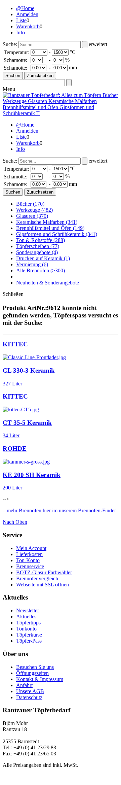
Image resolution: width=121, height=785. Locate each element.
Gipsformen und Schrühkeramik (56, 234)
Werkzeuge (34, 210)
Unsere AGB (30, 691)
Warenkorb (28, 26)
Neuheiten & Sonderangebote (47, 282)
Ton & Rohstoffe (40, 240)
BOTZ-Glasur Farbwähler (44, 572)
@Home (25, 8)
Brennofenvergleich (37, 578)
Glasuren (32, 216)
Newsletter (27, 610)
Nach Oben (15, 522)
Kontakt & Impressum (39, 679)
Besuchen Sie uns (35, 667)
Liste (21, 20)
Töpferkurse (29, 635)
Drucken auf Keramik (43, 258)
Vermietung (32, 264)
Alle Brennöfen (40, 270)
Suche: (10, 44)
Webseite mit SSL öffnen (42, 584)
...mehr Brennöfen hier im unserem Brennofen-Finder (59, 510)
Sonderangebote (37, 252)
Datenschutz (29, 697)
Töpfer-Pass (29, 641)
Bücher (30, 204)
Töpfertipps (28, 622)
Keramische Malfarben (46, 222)
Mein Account (31, 548)
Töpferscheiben (37, 246)
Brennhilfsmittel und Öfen (50, 228)
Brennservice (30, 566)
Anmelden (27, 14)
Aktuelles (26, 616)
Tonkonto (26, 629)
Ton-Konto (28, 560)
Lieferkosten (29, 554)
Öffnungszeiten (32, 673)
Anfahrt (24, 685)
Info (20, 32)
